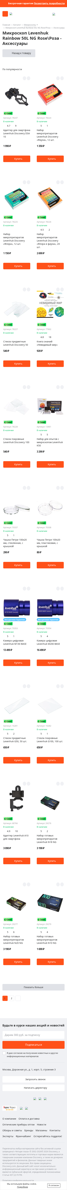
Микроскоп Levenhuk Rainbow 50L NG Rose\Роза (28, 27)
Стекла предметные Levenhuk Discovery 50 (15, 343)
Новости (41, 1124)
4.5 (42, 229)
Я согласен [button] (54, 1185)
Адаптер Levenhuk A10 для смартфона (15, 837)
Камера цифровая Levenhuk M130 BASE (15, 642)
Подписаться (33, 1044)
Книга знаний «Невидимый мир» (47, 343)
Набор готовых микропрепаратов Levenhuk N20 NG (13, 939)
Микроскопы (30, 24)
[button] (16, 159)
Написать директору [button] (35, 1087)
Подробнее (22, 1187)
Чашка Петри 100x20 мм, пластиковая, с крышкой (48, 543)
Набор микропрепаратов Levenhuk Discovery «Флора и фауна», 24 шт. (48, 241)
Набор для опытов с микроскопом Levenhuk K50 (50, 442)
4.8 (42, 337)
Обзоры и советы (12, 1130)
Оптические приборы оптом (18, 1124)
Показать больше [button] (33, 987)
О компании (9, 1118)
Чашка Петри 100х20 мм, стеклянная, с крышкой (15, 543)
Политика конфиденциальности (18, 1180)
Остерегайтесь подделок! (48, 1136)
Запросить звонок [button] (35, 1079)
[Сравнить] (28, 78)
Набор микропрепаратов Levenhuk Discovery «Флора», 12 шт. (14, 239)
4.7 (8, 125)
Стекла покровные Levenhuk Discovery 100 (16, 440)
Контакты (55, 1130)
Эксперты (7, 1136)
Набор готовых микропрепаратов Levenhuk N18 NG (47, 839)
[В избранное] (24, 78)
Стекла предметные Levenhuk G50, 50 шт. (15, 739)
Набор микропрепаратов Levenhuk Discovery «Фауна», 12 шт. (47, 135)
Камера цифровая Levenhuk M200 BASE (48, 642)
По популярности (12, 69)
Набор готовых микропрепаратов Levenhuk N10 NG (47, 939)
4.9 (8, 831)
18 (50, 337)
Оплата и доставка (29, 1118)
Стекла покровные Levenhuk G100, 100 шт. (50, 739)
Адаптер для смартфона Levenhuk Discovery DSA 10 (16, 133)
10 (16, 831)
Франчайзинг (23, 1136)
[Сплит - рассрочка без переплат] (8, 113)
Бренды (28, 1130)
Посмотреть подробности (49, 3)
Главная (6, 24)
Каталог (17, 24)
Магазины (41, 1130)
